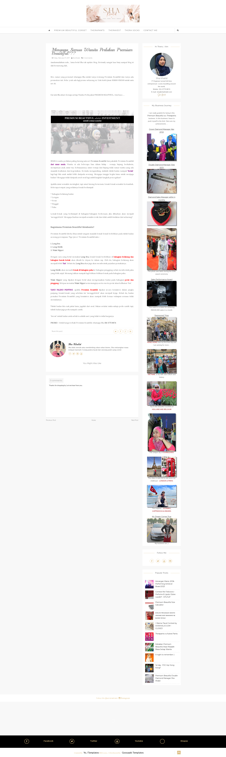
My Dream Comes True (161, 517)
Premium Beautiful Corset (70, 30)
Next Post (134, 420)
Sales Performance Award (161, 279)
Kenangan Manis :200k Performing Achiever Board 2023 (164, 584)
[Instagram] (170, 561)
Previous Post (51, 420)
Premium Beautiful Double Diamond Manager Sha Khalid (166, 678)
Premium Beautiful (98, 161)
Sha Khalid (74, 344)
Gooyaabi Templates (133, 752)
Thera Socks (132, 30)
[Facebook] (152, 561)
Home (94, 420)
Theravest (115, 30)
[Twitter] (158, 561)
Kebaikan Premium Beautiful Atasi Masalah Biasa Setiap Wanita (164, 646)
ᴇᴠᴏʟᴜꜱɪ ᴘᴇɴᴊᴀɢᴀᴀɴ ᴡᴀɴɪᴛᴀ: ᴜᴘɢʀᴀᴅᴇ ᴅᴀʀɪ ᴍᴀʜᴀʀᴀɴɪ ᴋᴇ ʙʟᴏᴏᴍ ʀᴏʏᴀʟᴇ (165, 615)
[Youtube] (164, 561)
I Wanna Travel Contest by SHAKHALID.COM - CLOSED (166, 625)
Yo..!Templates (91, 752)
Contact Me (150, 30)
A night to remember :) (164, 655)
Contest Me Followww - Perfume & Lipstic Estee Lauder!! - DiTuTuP (165, 594)
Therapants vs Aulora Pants (166, 634)
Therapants (98, 30)
